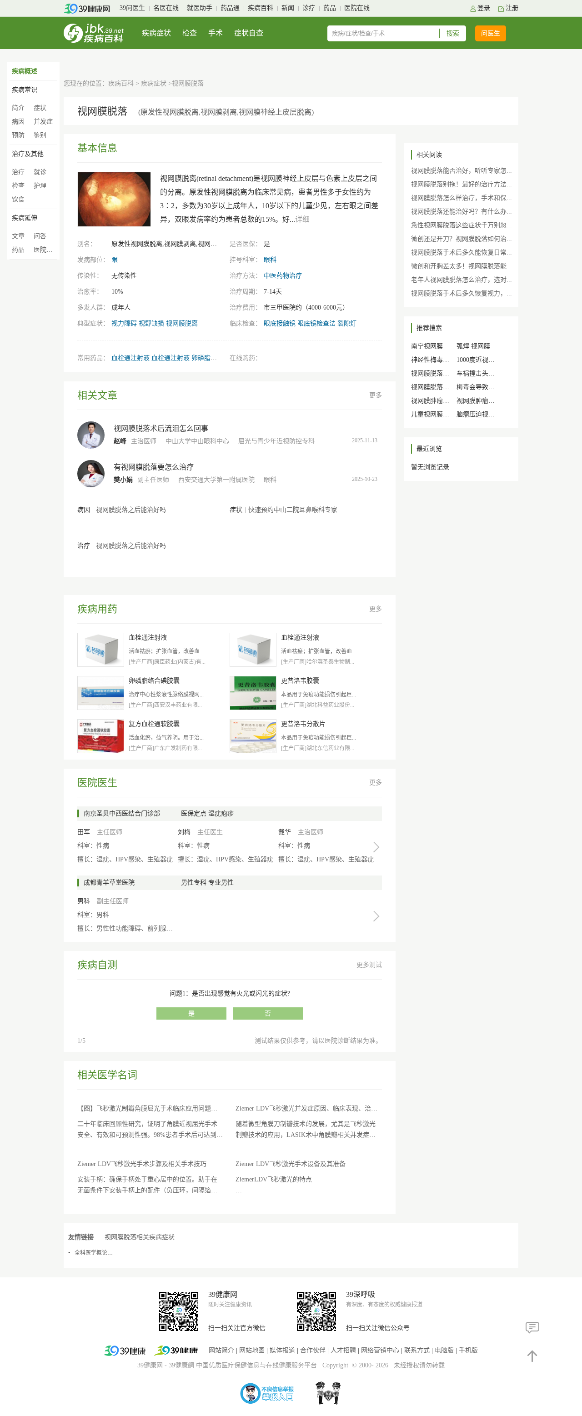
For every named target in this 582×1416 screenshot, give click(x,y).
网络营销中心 (380, 1350)
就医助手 (199, 8)
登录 (483, 8)
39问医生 (132, 8)
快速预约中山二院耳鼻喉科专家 (292, 509)
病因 (18, 121)
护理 (40, 185)
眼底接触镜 (280, 323)
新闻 (287, 8)
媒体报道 (282, 1350)
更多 (375, 395)
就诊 (40, 172)
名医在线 (166, 8)
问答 (40, 236)
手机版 (468, 1350)
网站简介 (221, 1350)
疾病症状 (156, 33)
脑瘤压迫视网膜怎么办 (488, 414)
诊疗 (308, 8)
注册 (512, 8)
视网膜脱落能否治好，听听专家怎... (461, 170)
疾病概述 (24, 71)
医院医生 (46, 249)
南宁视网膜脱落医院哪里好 (449, 346)
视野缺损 (151, 323)
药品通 (230, 8)
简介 (18, 108)
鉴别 (40, 135)
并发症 (43, 121)
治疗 (18, 172)
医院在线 (357, 8)
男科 (83, 901)
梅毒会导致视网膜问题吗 (492, 387)
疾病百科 (260, 8)
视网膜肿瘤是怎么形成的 (492, 400)
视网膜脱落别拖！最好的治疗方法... (461, 184)
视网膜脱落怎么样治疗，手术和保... (461, 198)
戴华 (284, 832)
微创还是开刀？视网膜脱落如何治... (461, 238)
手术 (215, 33)
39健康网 (150, 1365)
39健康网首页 (90, 9)
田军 (83, 832)
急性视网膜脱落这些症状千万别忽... (461, 225)
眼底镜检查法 (316, 323)
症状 (40, 108)
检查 (189, 33)
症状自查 (248, 33)
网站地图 (252, 1350)
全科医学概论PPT (96, 1253)
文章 (18, 236)
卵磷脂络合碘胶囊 (216, 358)
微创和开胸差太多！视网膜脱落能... (461, 266)
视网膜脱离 (182, 323)
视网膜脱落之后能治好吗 (131, 509)
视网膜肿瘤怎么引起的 (443, 400)
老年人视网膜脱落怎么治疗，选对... (461, 279)
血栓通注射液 (130, 358)
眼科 (270, 259)
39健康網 (181, 1365)
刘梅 (184, 832)
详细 (302, 219)
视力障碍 (124, 323)
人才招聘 (343, 1350)
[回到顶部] (532, 1355)
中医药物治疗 (283, 275)
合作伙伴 (313, 1350)
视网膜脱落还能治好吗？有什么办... (461, 211)
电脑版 (444, 1350)
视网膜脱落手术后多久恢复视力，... (461, 293)
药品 (329, 8)
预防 (18, 135)
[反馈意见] (532, 1327)
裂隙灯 (346, 323)
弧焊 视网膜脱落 (480, 346)
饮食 (18, 199)
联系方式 (417, 1350)
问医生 (490, 33)
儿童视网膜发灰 (433, 414)
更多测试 (369, 964)
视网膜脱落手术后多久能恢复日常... (461, 252)
